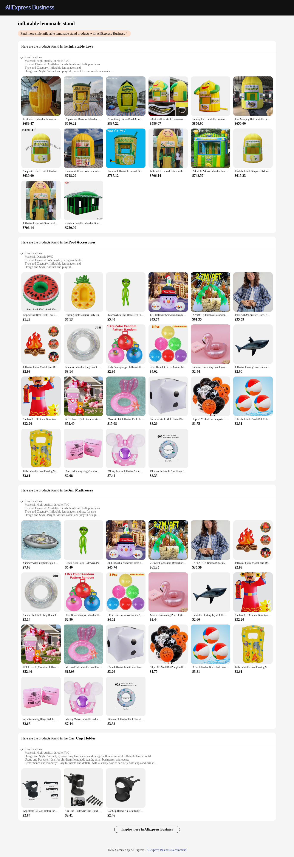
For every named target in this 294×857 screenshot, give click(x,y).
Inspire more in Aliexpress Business (147, 829)
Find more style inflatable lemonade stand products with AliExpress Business (72, 33)
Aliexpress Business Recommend (166, 850)
